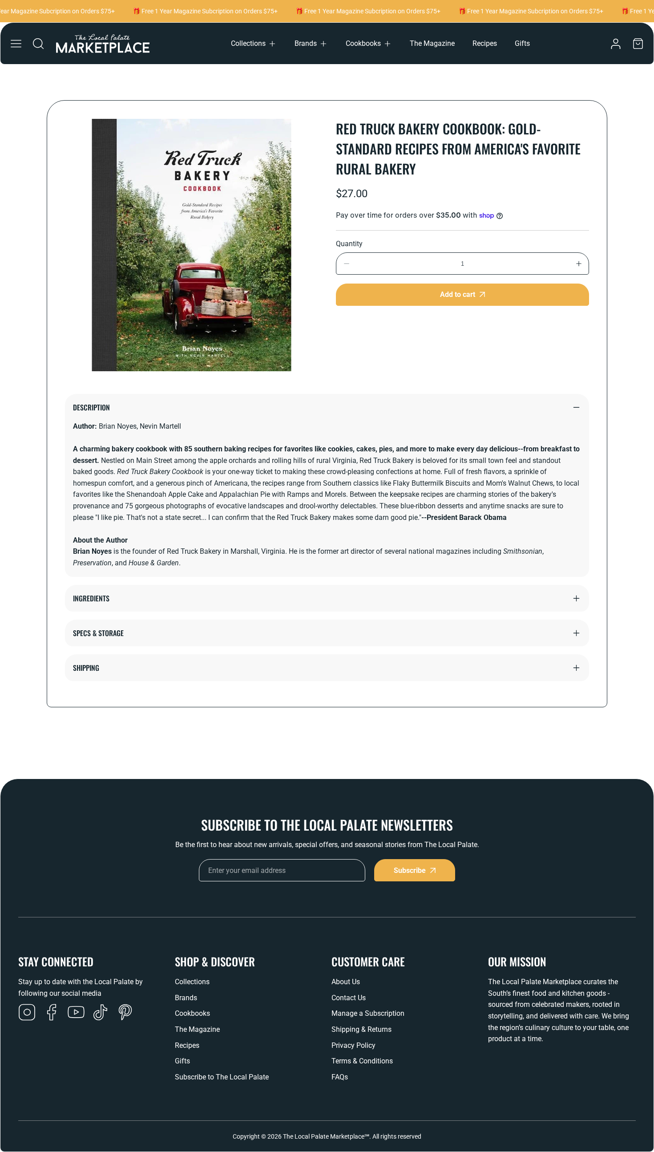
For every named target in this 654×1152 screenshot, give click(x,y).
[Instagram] (27, 1013)
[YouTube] (76, 1013)
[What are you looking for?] (38, 43)
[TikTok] (100, 1013)
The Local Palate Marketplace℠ (326, 1136)
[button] (254, 44)
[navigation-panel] (16, 43)
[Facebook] (52, 1013)
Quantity (349, 243)
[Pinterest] (125, 1013)
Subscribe (410, 870)
